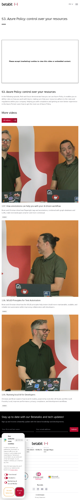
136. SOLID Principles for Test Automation (21, 301)
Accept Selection (9, 492)
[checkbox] (10, 474)
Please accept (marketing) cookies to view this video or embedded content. (40, 61)
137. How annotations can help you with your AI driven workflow (31, 206)
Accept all (19, 492)
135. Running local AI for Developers (18, 395)
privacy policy (14, 470)
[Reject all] (27, 440)
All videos (6, 120)
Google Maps (48, 450)
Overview (20, 440)
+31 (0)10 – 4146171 (34, 450)
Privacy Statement (40, 497)
